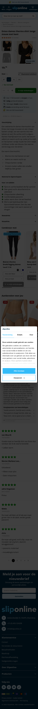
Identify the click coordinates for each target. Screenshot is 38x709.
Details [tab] (19, 335)
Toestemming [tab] (7, 335)
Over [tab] (31, 335)
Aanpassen (18, 378)
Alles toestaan (19, 371)
